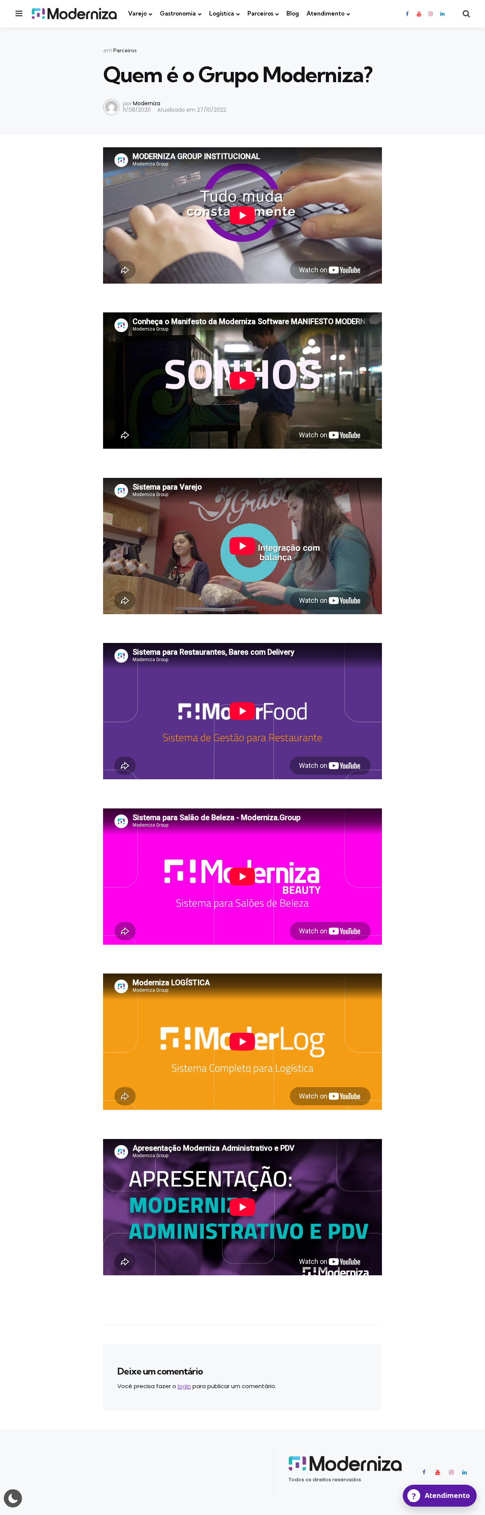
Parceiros (260, 13)
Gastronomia (178, 13)
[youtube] (419, 14)
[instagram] (431, 14)
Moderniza (146, 103)
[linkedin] (442, 14)
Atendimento (325, 13)
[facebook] (408, 14)
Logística (221, 13)
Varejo (137, 13)
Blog (292, 13)
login (184, 1386)
